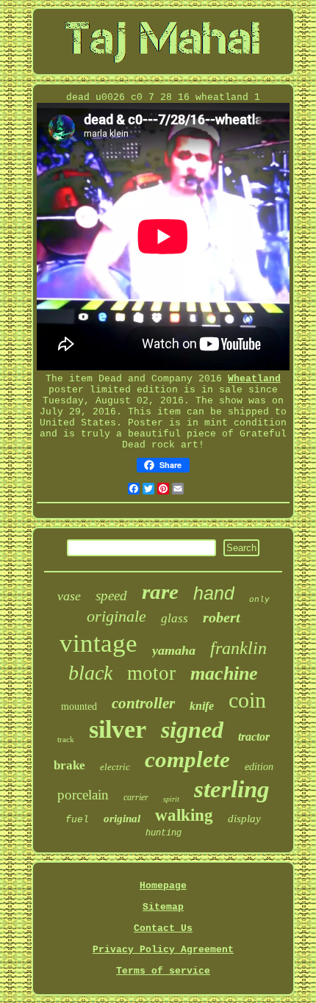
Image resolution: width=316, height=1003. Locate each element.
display (244, 818)
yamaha (173, 650)
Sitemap (163, 907)
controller (143, 703)
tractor (254, 736)
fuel (77, 819)
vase (69, 596)
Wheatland (254, 378)
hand (213, 593)
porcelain (83, 794)
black (90, 672)
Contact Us (163, 928)
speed (111, 595)
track (65, 739)
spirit (171, 799)
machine (224, 673)
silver (117, 729)
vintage (98, 643)
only (259, 599)
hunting (164, 833)
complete (187, 759)
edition (259, 766)
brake (69, 765)
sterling (232, 789)
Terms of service (163, 971)
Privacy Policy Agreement (163, 949)
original (122, 818)
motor (151, 673)
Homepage (163, 885)
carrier (135, 797)
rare (160, 591)
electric (115, 766)
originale (116, 616)
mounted (79, 706)
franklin (238, 648)
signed (192, 729)
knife (202, 706)
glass (174, 618)
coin (247, 700)
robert (221, 617)
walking (184, 815)
